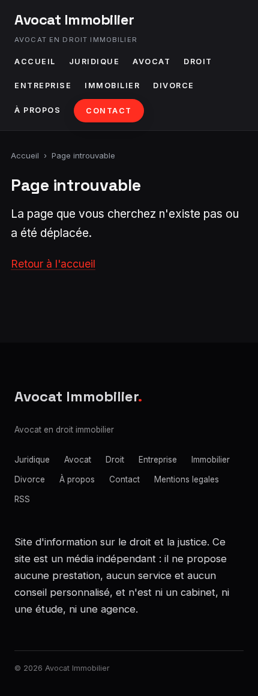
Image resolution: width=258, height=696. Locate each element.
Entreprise (42, 85)
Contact (109, 110)
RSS (22, 499)
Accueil (35, 61)
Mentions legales (186, 479)
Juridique (94, 61)
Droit (198, 61)
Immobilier (112, 85)
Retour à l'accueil (53, 263)
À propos (37, 110)
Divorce (173, 85)
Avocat (151, 61)
